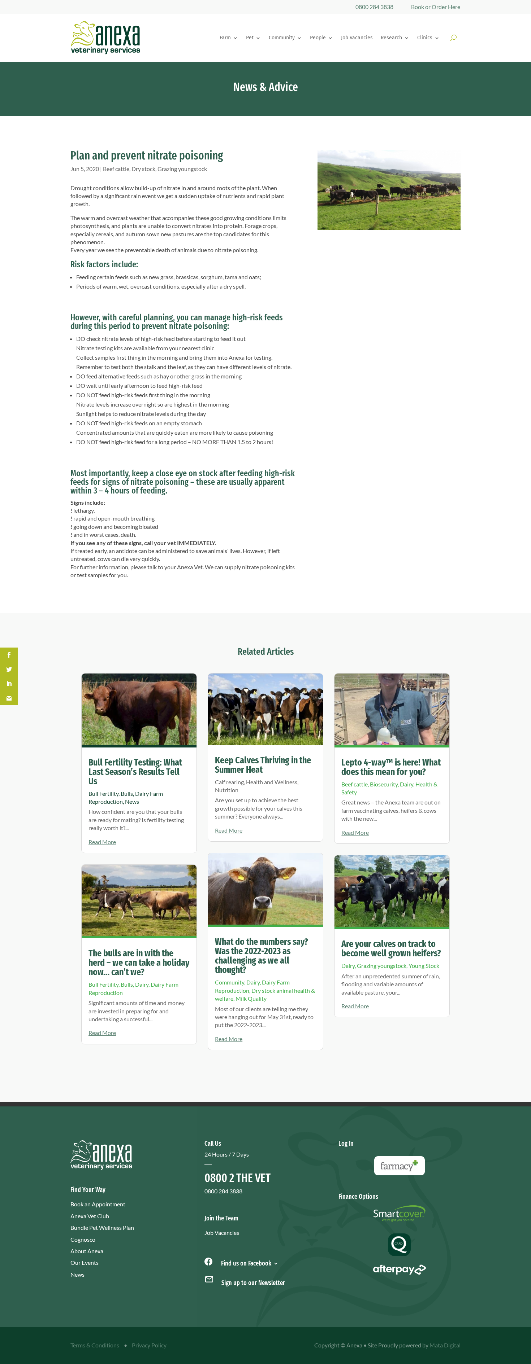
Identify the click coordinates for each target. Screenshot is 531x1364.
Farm (225, 38)
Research (391, 38)
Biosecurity (384, 784)
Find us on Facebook (245, 1262)
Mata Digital (445, 1345)
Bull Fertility (103, 793)
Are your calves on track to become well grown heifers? (391, 948)
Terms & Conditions (94, 1345)
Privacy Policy (149, 1345)
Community (282, 38)
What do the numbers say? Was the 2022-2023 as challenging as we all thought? (261, 955)
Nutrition (226, 789)
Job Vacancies (357, 38)
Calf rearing (229, 782)
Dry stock (143, 168)
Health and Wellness (271, 782)
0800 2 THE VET (237, 1178)
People (318, 38)
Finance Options (358, 1197)
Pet (250, 38)
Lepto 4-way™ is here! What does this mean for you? (391, 767)
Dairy (141, 984)
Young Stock (424, 965)
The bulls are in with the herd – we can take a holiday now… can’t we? (138, 963)
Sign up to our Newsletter (253, 1283)
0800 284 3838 (374, 6)
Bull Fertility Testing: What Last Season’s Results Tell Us (135, 772)
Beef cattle (116, 168)
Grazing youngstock (182, 168)
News (132, 801)
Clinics (424, 38)
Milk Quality (251, 998)
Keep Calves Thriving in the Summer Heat (263, 765)
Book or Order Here (435, 6)
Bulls (127, 793)
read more (102, 841)
